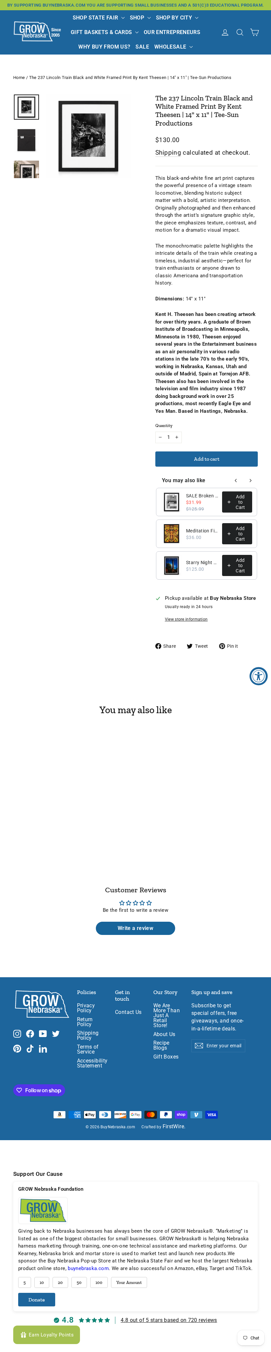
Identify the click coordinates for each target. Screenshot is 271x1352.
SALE (142, 47)
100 (99, 1282)
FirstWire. (174, 1127)
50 (79, 1282)
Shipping (168, 152)
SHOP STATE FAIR (96, 18)
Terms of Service (88, 1049)
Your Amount (129, 1282)
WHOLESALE (171, 47)
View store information (186, 619)
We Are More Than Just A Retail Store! (166, 1015)
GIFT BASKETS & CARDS (102, 32)
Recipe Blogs (161, 1045)
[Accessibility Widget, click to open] (259, 676)
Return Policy (85, 1022)
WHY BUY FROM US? (104, 47)
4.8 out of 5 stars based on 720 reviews (169, 1320)
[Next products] (250, 480)
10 (42, 1282)
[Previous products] (236, 480)
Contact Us (128, 1012)
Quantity (164, 425)
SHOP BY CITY (175, 18)
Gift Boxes (166, 1057)
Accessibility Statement (91, 1063)
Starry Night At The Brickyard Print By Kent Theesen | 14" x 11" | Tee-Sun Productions (202, 562)
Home (19, 77)
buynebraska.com (88, 1268)
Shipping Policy (88, 1035)
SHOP (138, 18)
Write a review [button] (135, 928)
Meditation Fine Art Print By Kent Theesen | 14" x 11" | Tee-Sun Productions (202, 530)
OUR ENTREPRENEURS (172, 32)
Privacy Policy (86, 1008)
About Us (164, 1034)
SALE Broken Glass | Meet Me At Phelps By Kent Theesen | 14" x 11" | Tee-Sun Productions (202, 495)
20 (60, 1282)
